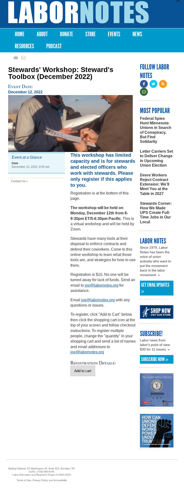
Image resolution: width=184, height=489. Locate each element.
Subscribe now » (154, 359)
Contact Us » (19, 181)
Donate (66, 34)
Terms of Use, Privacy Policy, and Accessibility (42, 480)
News (137, 34)
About (42, 34)
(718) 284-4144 (45, 471)
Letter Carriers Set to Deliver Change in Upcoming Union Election (156, 158)
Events (114, 34)
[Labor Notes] (78, 12)
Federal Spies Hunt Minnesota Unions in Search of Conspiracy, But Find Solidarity (155, 130)
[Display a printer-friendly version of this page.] (15, 57)
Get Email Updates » (155, 288)
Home (19, 34)
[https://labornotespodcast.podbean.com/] (156, 404)
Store (90, 34)
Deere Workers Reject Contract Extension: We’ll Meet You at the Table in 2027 (154, 184)
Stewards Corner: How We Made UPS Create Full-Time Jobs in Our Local (156, 212)
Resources (24, 46)
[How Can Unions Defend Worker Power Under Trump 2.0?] (156, 445)
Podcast (54, 46)
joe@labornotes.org (101, 285)
